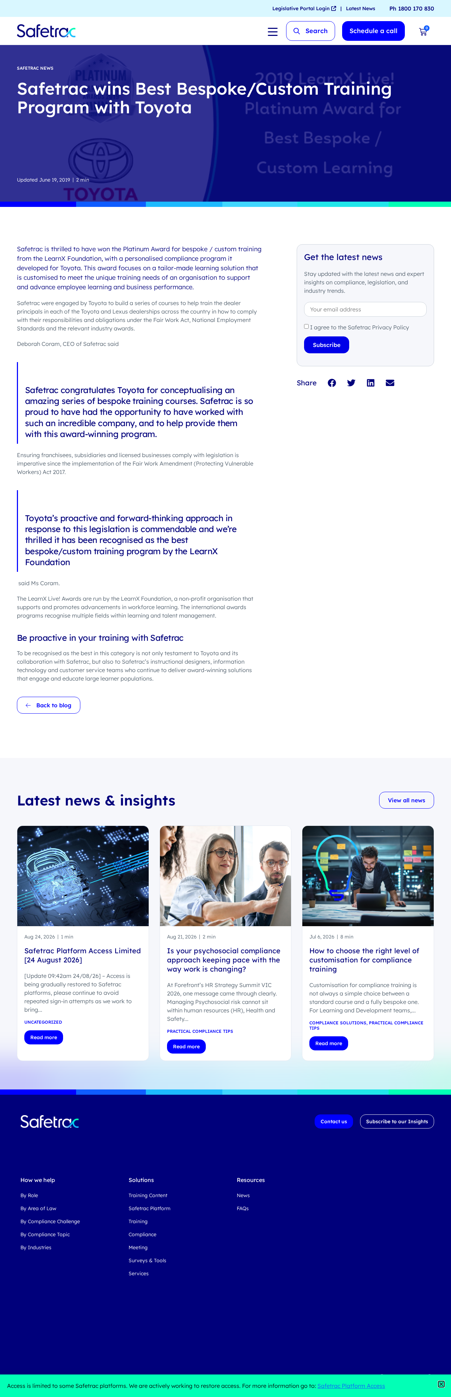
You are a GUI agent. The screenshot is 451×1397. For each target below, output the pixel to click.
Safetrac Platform (150, 1208)
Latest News (360, 8)
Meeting (138, 1247)
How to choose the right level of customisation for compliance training (364, 959)
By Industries (35, 1247)
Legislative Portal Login (301, 8)
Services (139, 1273)
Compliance (142, 1234)
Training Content (148, 1195)
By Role (29, 1195)
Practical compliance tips (200, 1031)
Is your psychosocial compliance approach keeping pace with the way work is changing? (223, 959)
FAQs (243, 1208)
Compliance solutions (337, 1022)
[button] (332, 383)
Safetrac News (35, 68)
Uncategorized (43, 1022)
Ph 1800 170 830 (411, 8)
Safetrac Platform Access (351, 1385)
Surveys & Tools (147, 1260)
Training (138, 1221)
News (243, 1195)
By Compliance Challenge (50, 1221)
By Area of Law (38, 1208)
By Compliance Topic (45, 1234)
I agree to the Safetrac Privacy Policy (359, 327)
